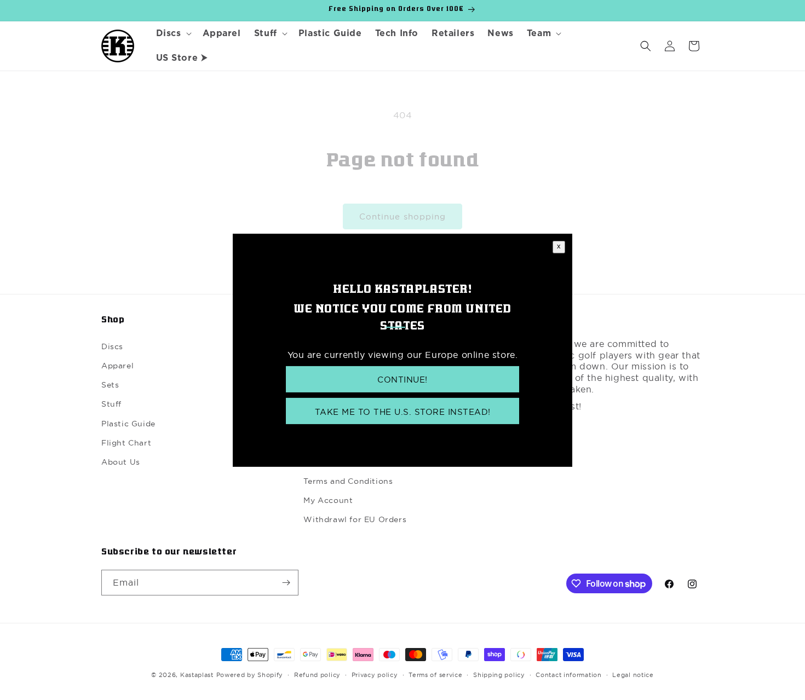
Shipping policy (499, 675)
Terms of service (435, 675)
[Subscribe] (286, 582)
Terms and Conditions (348, 481)
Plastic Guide (128, 424)
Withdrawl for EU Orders (354, 519)
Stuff (111, 404)
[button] (173, 33)
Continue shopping (402, 216)
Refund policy (317, 675)
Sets (110, 385)
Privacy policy (375, 675)
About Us (120, 462)
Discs (112, 346)
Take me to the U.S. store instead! (403, 412)
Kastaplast (197, 675)
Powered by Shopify (250, 675)
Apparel (117, 366)
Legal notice (632, 675)
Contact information (568, 675)
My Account (328, 500)
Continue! (402, 379)
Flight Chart (126, 443)
